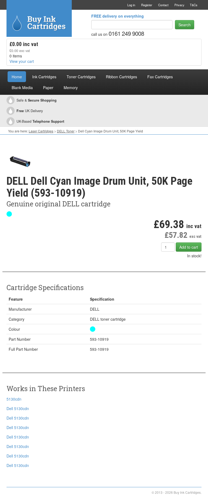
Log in (131, 5)
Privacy (179, 5)
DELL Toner (65, 131)
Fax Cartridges (160, 76)
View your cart (21, 61)
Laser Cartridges (41, 131)
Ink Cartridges (44, 76)
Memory (71, 87)
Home (17, 76)
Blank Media (22, 87)
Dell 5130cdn (17, 408)
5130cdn (13, 399)
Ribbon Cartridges (121, 76)
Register (146, 5)
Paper (48, 87)
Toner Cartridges (81, 76)
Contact (163, 5)
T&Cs (193, 5)
